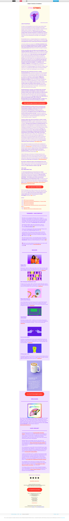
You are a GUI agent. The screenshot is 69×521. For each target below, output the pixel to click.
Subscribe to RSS (26, 1)
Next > (58, 514)
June (20, 514)
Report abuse (63, 517)
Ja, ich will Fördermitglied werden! (34, 394)
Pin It (21, 1)
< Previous (54, 514)
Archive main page (13, 514)
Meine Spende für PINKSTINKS (34, 186)
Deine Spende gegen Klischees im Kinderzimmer (34, 103)
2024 (18, 514)
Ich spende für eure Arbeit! (34, 489)
